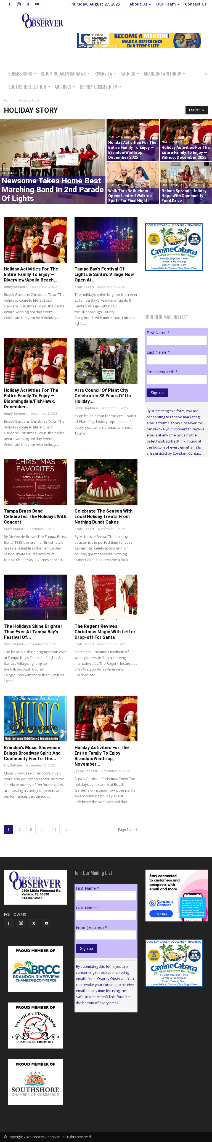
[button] (205, 73)
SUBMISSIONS (20, 73)
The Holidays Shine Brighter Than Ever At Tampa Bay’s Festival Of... (33, 632)
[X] (28, 4)
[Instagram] (19, 4)
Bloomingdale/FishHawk (63, 73)
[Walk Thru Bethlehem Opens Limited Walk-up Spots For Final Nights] (133, 183)
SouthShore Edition (27, 87)
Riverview (103, 73)
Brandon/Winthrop (162, 73)
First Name (158, 332)
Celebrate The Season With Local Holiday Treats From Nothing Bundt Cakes (103, 516)
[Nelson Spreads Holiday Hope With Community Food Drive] (186, 183)
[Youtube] (37, 4)
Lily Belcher (13, 765)
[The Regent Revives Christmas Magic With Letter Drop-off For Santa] (106, 597)
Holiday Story (12, 173)
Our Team (166, 4)
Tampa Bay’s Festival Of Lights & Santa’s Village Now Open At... (104, 274)
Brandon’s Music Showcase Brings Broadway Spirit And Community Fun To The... (32, 753)
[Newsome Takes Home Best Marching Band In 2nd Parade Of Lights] (52, 161)
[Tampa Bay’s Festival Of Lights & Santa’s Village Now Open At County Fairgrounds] (106, 240)
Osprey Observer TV (98, 87)
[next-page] (66, 829)
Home (9, 100)
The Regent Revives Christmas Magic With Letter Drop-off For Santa (105, 632)
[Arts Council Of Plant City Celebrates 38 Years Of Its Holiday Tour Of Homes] (106, 361)
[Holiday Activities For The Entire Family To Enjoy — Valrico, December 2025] (186, 139)
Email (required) (162, 371)
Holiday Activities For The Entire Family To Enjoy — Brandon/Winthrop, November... (102, 756)
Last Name (158, 352)
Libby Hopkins (86, 408)
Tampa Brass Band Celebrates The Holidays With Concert (35, 516)
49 (54, 829)
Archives (63, 87)
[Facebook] (10, 4)
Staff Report (84, 287)
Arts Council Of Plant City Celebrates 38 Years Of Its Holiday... (103, 396)
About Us (138, 4)
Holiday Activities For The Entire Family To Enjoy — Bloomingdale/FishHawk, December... (31, 398)
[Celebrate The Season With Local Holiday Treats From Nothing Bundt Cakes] (106, 482)
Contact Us (195, 4)
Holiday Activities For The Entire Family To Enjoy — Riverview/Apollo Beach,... (31, 274)
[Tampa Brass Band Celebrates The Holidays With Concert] (35, 482)
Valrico (128, 73)
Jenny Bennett (15, 287)
